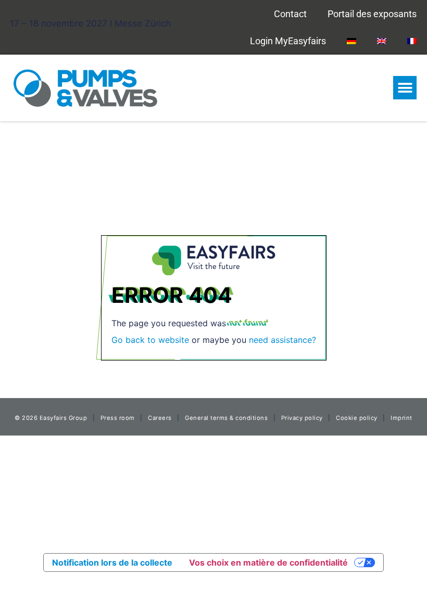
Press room (116, 417)
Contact (290, 13)
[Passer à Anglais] (382, 40)
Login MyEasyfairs (288, 40)
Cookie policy (357, 417)
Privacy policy (302, 417)
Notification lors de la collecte (112, 562)
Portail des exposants (372, 13)
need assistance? (282, 340)
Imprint (401, 417)
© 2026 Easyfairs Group (51, 417)
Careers (160, 417)
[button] (405, 87)
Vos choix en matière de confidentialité (268, 562)
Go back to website (150, 340)
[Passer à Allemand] (351, 40)
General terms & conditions (226, 417)
